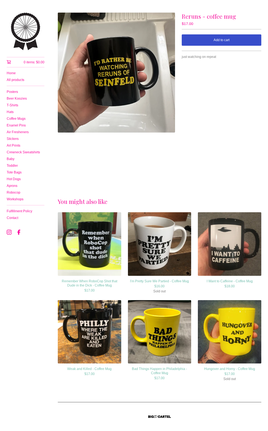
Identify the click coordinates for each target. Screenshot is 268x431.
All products (15, 80)
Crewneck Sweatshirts (23, 152)
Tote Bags (14, 172)
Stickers (13, 139)
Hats (10, 112)
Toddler (12, 165)
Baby (10, 159)
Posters (12, 92)
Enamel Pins (16, 125)
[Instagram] (9, 232)
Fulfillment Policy (19, 211)
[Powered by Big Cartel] (159, 417)
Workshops (15, 199)
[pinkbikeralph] (25, 31)
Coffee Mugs (16, 118)
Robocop (13, 192)
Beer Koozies (17, 98)
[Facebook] (18, 232)
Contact (12, 218)
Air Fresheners (18, 132)
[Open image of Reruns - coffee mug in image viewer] (116, 73)
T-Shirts (12, 105)
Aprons (12, 186)
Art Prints (13, 145)
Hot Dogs (14, 179)
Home (11, 73)
